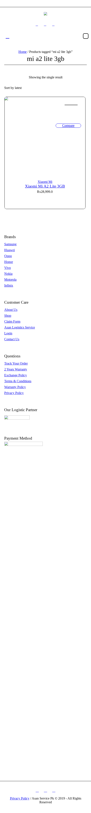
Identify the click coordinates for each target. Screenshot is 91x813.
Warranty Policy (15, 387)
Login (8, 333)
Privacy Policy (14, 393)
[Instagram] (45, 25)
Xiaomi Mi (45, 182)
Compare (68, 125)
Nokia (8, 273)
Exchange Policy (15, 375)
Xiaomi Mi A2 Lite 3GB (45, 186)
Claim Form (12, 321)
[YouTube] (53, 25)
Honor (8, 262)
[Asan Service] (45, 13)
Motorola (10, 279)
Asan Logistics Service (19, 327)
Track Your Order (16, 363)
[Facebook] (37, 25)
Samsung (10, 244)
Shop (7, 315)
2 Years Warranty (15, 369)
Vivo (7, 268)
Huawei (9, 250)
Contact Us (11, 339)
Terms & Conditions (17, 381)
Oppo (8, 256)
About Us (10, 309)
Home (22, 52)
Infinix (8, 285)
